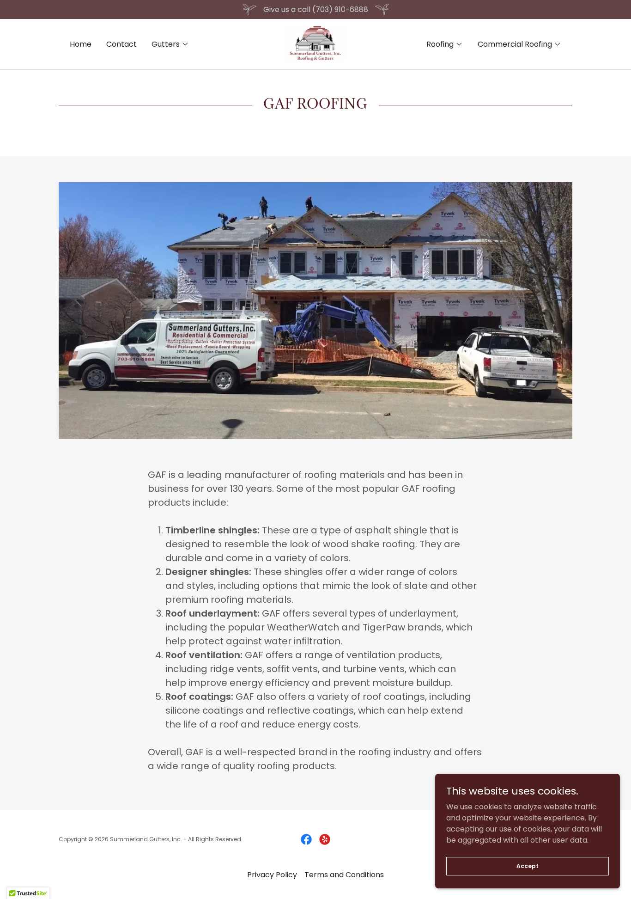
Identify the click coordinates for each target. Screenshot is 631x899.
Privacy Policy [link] (272, 874)
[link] (315, 43)
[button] (170, 44)
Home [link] (80, 44)
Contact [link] (121, 44)
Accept (527, 865)
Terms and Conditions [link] (344, 874)
